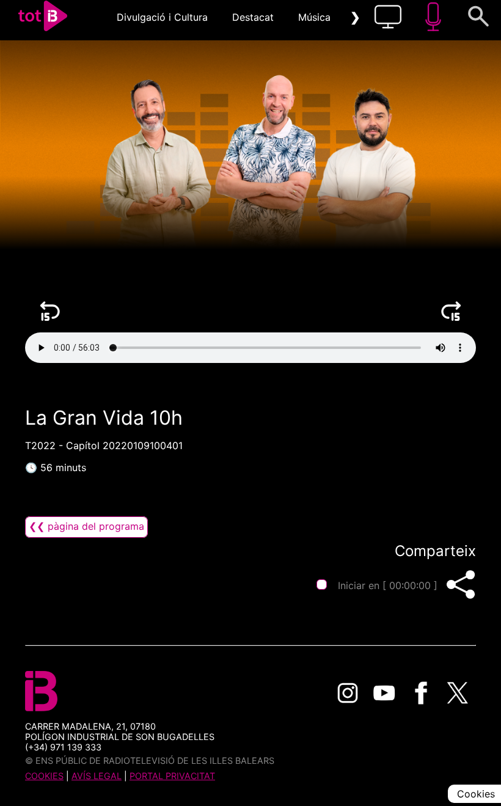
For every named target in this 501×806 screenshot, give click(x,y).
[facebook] (421, 693)
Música (314, 17)
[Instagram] (347, 693)
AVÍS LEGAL (96, 776)
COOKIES (44, 776)
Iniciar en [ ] (387, 585)
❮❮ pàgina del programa (86, 526)
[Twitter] (457, 693)
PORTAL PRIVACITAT (172, 776)
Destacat (253, 17)
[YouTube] (384, 693)
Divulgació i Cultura (162, 17)
